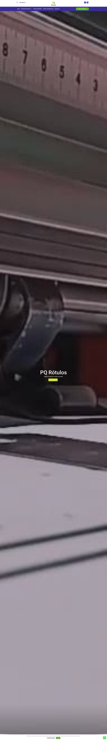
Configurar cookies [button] (50, 738)
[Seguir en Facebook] (85, 2)
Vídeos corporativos (48, 8)
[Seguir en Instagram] (87, 2)
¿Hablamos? (53, 379)
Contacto (57, 8)
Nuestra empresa (37, 8)
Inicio (18, 8)
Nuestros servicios (26, 8)
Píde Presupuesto (82, 8)
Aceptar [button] (58, 738)
